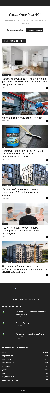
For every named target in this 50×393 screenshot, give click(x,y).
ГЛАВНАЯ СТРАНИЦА (35, 30)
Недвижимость (8, 185)
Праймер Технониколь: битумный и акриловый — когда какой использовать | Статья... (23, 153)
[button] (4, 3)
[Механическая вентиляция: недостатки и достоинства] (8, 314)
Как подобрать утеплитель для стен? (30, 323)
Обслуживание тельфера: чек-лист (22, 117)
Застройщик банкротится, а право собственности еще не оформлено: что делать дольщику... (24, 269)
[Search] (46, 3)
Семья (5, 224)
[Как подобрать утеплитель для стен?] (8, 326)
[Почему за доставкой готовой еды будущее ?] (8, 337)
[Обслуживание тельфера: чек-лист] (25, 103)
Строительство (7, 114)
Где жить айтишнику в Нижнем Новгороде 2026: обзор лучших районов (20, 192)
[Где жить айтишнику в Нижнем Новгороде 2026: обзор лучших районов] (25, 175)
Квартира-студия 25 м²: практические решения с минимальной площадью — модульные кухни (24, 81)
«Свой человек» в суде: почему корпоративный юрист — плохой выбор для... (21, 230)
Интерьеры (6, 75)
